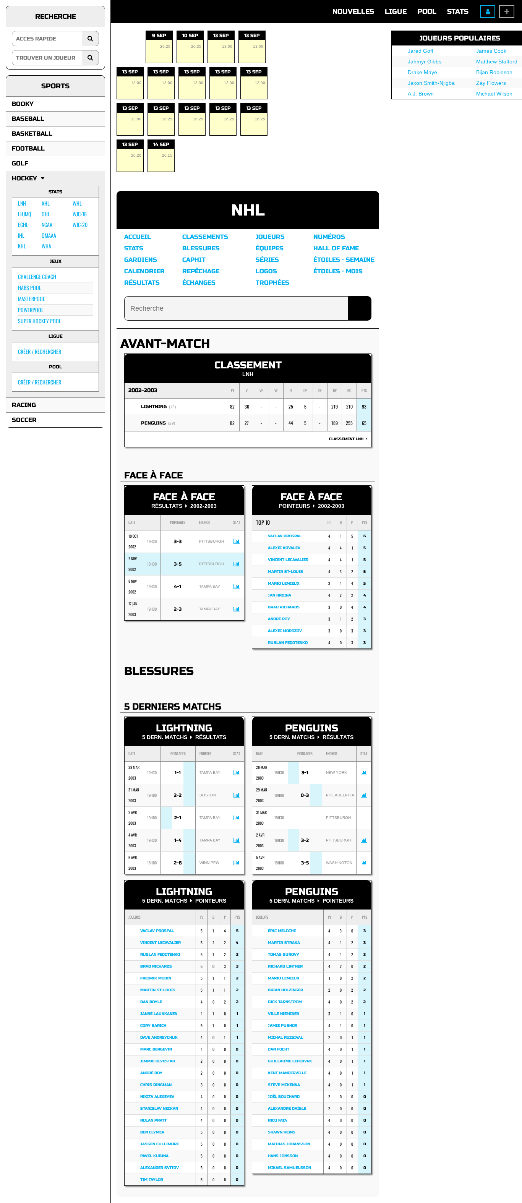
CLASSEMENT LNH (347, 439)
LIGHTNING (154, 406)
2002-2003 (142, 390)
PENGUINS (153, 423)
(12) (172, 407)
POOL (426, 11)
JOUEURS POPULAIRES (460, 38)
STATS (458, 11)
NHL (248, 210)
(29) (171, 423)
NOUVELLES (353, 11)
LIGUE (396, 11)
